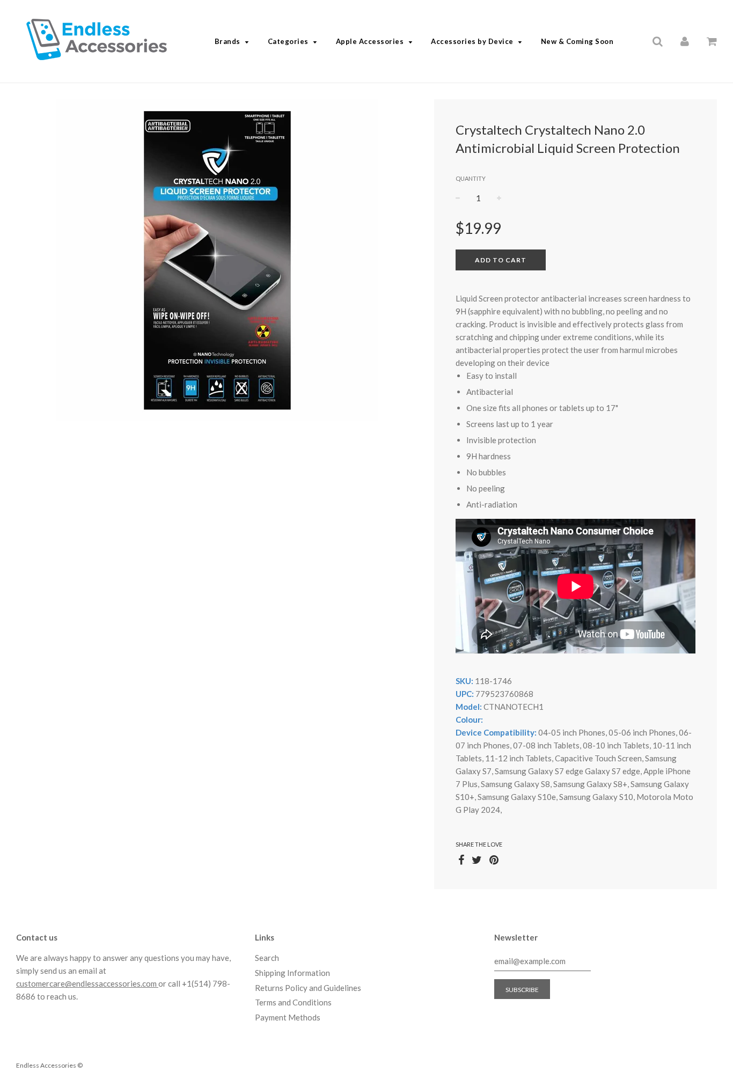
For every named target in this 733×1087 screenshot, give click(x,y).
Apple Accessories (370, 41)
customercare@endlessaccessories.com (87, 983)
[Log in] (684, 41)
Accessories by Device (472, 41)
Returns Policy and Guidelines (308, 988)
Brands (227, 41)
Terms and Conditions (293, 1002)
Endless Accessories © (49, 1065)
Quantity (471, 178)
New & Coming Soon (577, 41)
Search (267, 958)
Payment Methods (287, 1017)
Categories (288, 41)
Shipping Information (292, 973)
